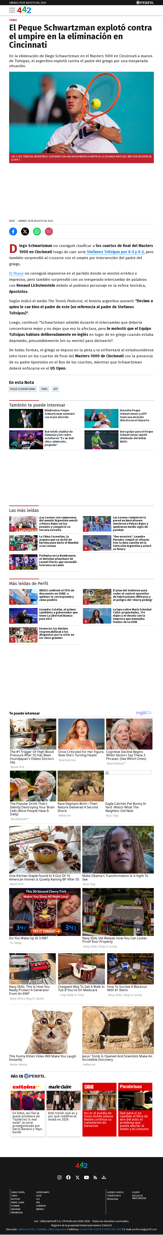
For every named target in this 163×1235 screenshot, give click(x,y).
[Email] (49, 231)
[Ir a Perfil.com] (145, 3)
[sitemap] (104, 1178)
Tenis (44, 388)
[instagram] (59, 1177)
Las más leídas (24, 510)
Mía (38, 1202)
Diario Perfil (18, 1192)
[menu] (12, 10)
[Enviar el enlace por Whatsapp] (37, 231)
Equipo (136, 1192)
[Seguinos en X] (77, 1177)
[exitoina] (28, 1088)
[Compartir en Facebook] (13, 231)
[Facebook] (68, 1177)
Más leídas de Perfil (28, 583)
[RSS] (95, 1178)
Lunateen (41, 1206)
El (16, 273)
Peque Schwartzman (22, 388)
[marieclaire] (64, 1088)
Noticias (15, 1199)
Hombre (15, 1206)
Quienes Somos (115, 1192)
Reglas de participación (139, 1197)
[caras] (99, 1088)
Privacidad (112, 1199)
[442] (81, 1165)
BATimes (40, 1209)
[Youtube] (86, 1178)
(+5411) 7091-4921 (89, 1229)
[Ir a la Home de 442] (24, 12)
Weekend (15, 1209)
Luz (38, 1199)
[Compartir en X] (25, 231)
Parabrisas (17, 1212)
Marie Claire (17, 1202)
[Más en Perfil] (34, 1076)
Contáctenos (114, 1195)
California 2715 (26, 1229)
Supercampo (42, 1192)
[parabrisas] (135, 1088)
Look (38, 1195)
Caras (14, 1195)
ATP (55, 388)
